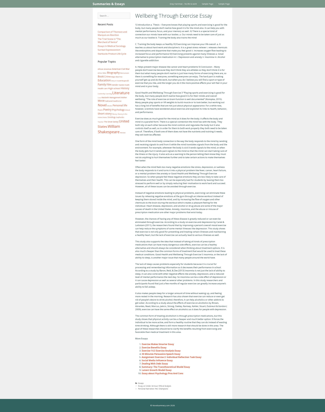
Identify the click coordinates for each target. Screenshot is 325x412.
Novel (102, 105)
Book (101, 76)
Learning (109, 94)
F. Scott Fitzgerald (122, 81)
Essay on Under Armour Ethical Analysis (154, 386)
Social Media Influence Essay (157, 360)
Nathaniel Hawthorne (113, 101)
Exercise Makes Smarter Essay (158, 344)
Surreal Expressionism (109, 49)
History (125, 88)
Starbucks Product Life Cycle (112, 53)
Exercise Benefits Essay (154, 347)
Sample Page (207, 4)
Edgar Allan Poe (116, 77)
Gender (115, 85)
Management (115, 97)
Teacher (100, 122)
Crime (107, 76)
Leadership (101, 94)
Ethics (113, 81)
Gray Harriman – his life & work (183, 4)
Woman (122, 133)
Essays (141, 383)
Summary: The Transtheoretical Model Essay (166, 366)
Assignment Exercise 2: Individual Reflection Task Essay (171, 357)
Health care (103, 88)
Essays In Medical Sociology (112, 46)
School (127, 110)
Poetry (107, 109)
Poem (100, 110)
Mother (124, 97)
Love (99, 98)
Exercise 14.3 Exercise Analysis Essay (161, 350)
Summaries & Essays (109, 4)
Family (102, 84)
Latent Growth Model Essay (157, 370)
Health (127, 85)
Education (104, 80)
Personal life (120, 105)
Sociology (112, 117)
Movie (101, 100)
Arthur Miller (102, 73)
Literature (120, 92)
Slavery (114, 114)
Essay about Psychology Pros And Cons (162, 373)
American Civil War (121, 69)
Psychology (118, 109)
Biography (113, 72)
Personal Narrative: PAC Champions (153, 389)
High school (114, 88)
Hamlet (121, 85)
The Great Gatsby (111, 122)
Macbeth (105, 97)
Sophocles (120, 117)
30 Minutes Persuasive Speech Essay (161, 354)
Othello (109, 106)
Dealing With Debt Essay (155, 363)
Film (109, 84)
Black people (124, 73)
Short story (105, 113)
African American (104, 69)
